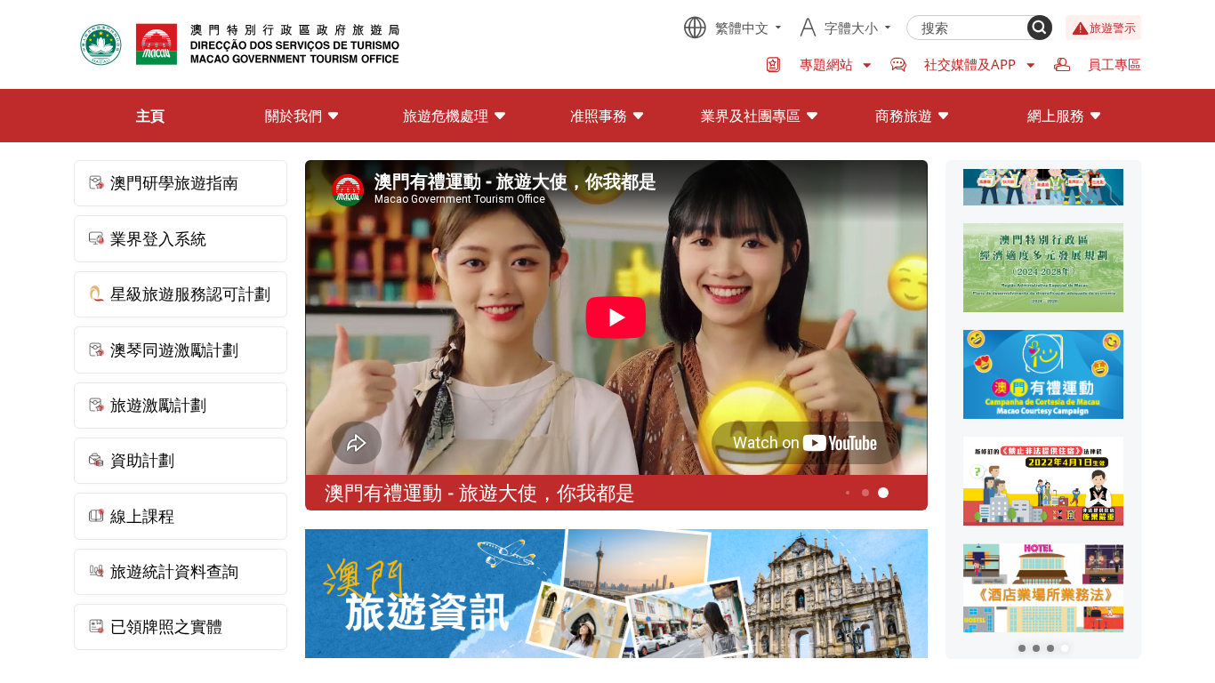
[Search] (1039, 27)
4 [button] (848, 492)
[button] (1022, 648)
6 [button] (884, 493)
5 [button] (866, 493)
